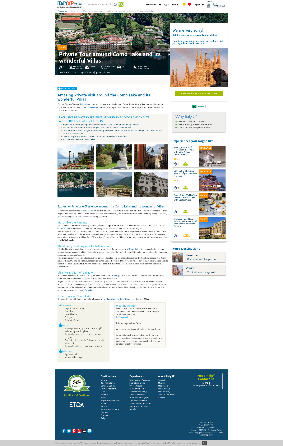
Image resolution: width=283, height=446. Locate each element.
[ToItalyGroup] (216, 5)
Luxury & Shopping (138, 392)
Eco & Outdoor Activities (140, 403)
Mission (161, 383)
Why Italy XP (186, 117)
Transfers (133, 409)
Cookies (161, 398)
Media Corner (164, 386)
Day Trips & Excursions (139, 406)
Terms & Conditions (166, 395)
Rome (103, 403)
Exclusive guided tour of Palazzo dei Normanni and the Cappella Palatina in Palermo (185, 222)
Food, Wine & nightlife (139, 398)
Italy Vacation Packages (139, 380)
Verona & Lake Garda (110, 409)
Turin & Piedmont (108, 389)
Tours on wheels (136, 389)
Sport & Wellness (137, 395)
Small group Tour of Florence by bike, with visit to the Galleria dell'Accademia (184, 151)
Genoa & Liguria (108, 386)
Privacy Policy (164, 392)
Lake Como (85, 104)
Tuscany (104, 412)
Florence (104, 415)
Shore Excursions (137, 383)
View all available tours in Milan (199, 93)
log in (166, 5)
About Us (162, 380)
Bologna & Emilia (108, 383)
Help (174, 5)
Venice (104, 406)
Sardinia (104, 395)
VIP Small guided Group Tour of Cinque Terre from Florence (185, 173)
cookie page (196, 443)
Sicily (103, 418)
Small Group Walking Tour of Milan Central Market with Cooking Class (186, 197)
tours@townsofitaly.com (206, 385)
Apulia (103, 398)
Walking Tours (135, 386)
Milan (103, 392)
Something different (138, 400)
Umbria (104, 380)
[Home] (69, 4)
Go (121, 4)
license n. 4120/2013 (198, 430)
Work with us (164, 389)
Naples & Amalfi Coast (110, 400)
